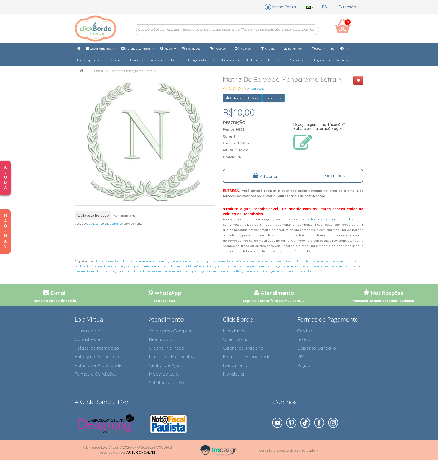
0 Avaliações (255, 88)
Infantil (174, 60)
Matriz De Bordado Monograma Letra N (125, 71)
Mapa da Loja (164, 374)
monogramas (193, 271)
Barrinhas (294, 48)
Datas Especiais (88, 60)
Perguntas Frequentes (171, 357)
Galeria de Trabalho (243, 348)
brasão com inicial (202, 266)
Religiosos (320, 60)
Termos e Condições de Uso (333, 219)
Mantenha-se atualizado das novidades (383, 301)
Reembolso (160, 339)
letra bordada (153, 266)
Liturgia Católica (199, 60)
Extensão (347, 6)
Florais (135, 60)
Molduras (252, 60)
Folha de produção (242, 98)
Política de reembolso (97, 348)
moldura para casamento (212, 261)
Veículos (342, 60)
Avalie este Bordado (93, 215)
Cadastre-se (87, 339)
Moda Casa (228, 60)
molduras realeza (170, 271)
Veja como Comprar (170, 331)
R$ (325, 6)
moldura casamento (104, 261)
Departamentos (100, 48)
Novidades (193, 48)
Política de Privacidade (98, 365)
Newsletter (234, 374)
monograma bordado (130, 271)
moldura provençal (155, 261)
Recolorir (272, 98)
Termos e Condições (96, 374)
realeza (152, 271)
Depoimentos (237, 365)
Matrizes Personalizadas (248, 357)
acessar (94, 223)
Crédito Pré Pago (166, 348)
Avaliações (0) (125, 216)
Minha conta (87, 331)
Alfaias (269, 48)
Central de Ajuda (166, 365)
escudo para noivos (278, 261)
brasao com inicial (229, 266)
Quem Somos (237, 339)
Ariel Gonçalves (141, 452)
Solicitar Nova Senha (170, 382)
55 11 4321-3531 (164, 301)
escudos (278, 271)
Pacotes (220, 48)
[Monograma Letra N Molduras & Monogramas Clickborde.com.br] (145, 141)
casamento (210, 271)
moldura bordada (181, 261)
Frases (154, 60)
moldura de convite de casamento (316, 261)
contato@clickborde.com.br (54, 301)
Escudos (115, 60)
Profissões (296, 60)
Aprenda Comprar (138, 48)
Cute (318, 48)
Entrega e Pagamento (98, 357)
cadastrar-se (114, 223)
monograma (133, 266)
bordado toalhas (231, 271)
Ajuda (168, 48)
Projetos (245, 48)
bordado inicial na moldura (105, 266)
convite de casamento (294, 266)
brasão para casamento (247, 261)
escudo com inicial (176, 266)
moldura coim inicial (257, 271)
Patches (274, 60)
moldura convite (130, 261)
